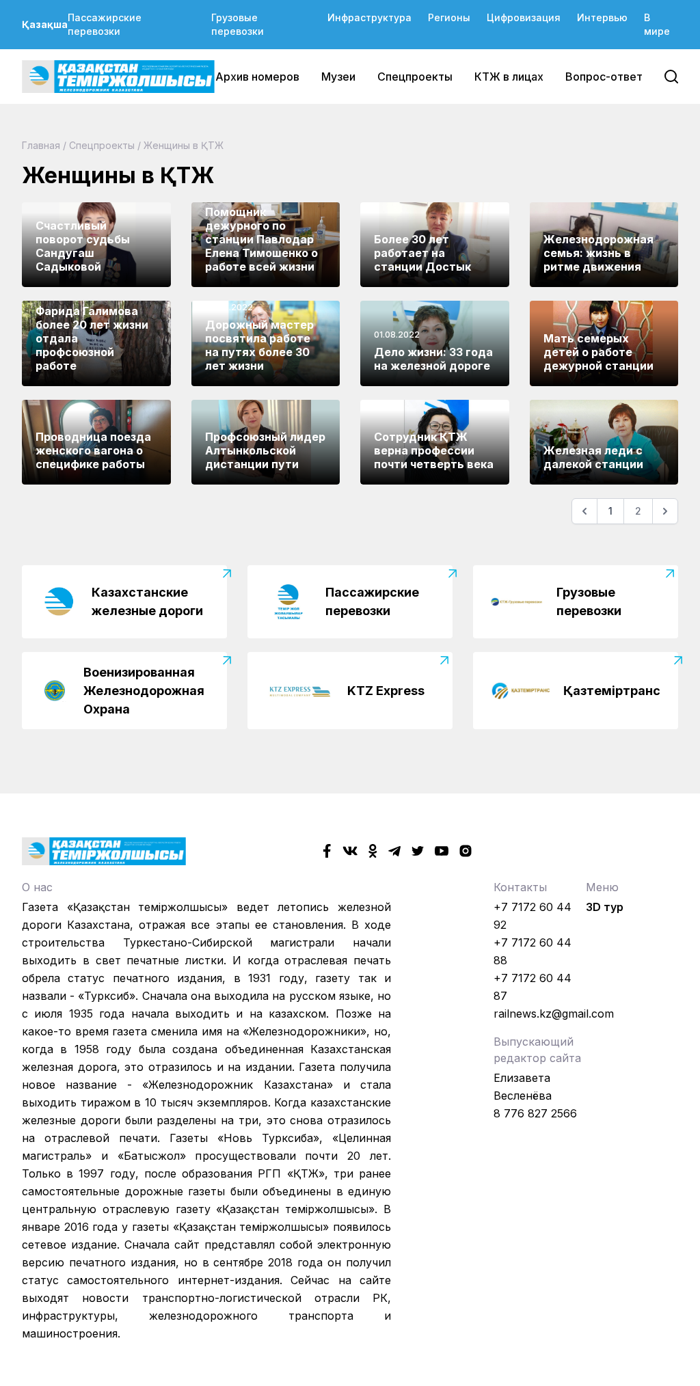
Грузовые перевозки (237, 24)
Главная (41, 145)
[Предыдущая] (584, 511)
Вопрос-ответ (604, 76)
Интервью (602, 17)
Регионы (449, 17)
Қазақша (45, 24)
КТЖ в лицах (508, 76)
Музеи (338, 76)
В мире (657, 24)
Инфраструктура (369, 17)
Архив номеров (257, 76)
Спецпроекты (415, 76)
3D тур (604, 907)
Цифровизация (524, 17)
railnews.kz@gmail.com (554, 1013)
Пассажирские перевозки (105, 24)
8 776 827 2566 (535, 1113)
